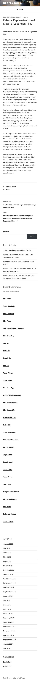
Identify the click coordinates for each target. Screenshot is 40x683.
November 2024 (9, 631)
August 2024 (8, 644)
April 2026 (7, 561)
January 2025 (8, 622)
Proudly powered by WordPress (14, 678)
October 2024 (8, 635)
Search (6, 232)
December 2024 (9, 627)
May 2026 (7, 557)
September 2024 (9, 640)
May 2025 (7, 609)
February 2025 (8, 618)
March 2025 (7, 613)
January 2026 (8, 574)
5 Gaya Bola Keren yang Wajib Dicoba (17, 250)
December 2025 (9, 579)
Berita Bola (12, 3)
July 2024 (6, 648)
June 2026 (7, 553)
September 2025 (9, 592)
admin (25, 17)
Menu (21, 9)
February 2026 (8, 570)
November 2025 (9, 583)
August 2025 (8, 596)
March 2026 (7, 566)
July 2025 (6, 601)
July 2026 (6, 548)
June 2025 (7, 605)
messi (8, 190)
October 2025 (8, 587)
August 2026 (8, 544)
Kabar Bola (11, 187)
